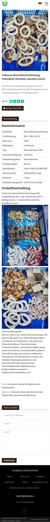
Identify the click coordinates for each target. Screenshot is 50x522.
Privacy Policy (32, 488)
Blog (25, 482)
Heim (9, 476)
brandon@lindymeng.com (39, 519)
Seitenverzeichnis (18, 488)
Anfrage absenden (13, 108)
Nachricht (9, 482)
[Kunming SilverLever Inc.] (5, 3)
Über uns (25, 476)
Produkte (40, 476)
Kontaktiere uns (40, 482)
